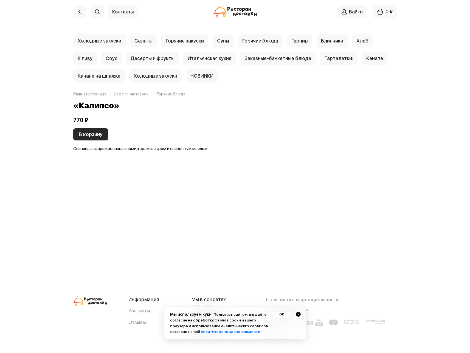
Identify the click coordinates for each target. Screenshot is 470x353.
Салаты (143, 41)
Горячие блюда (260, 41)
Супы (223, 41)
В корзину (91, 134)
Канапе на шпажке (99, 76)
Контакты (139, 311)
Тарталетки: (338, 58)
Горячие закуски (185, 41)
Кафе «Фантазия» (131, 94)
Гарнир (299, 41)
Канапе (374, 58)
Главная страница (89, 94)
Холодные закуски (99, 41)
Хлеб (362, 41)
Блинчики (332, 41)
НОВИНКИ (201, 76)
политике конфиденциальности (230, 331)
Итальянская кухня (209, 58)
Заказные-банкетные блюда (277, 58)
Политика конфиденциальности (302, 299)
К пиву (85, 58)
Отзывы (137, 322)
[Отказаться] (298, 314)
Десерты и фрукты (153, 58)
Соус (111, 58)
